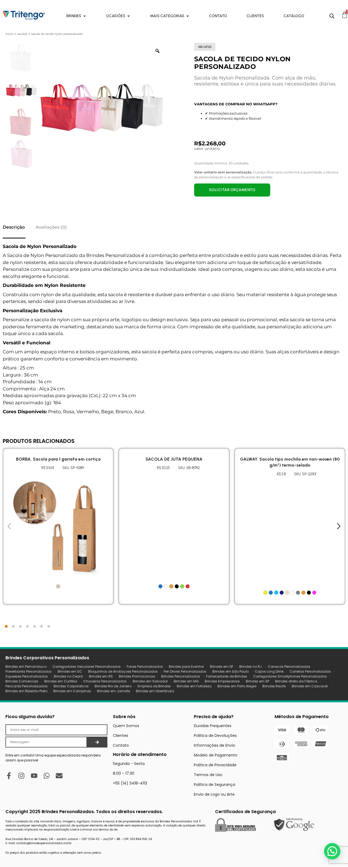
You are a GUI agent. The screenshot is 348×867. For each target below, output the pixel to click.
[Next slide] (338, 526)
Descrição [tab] (14, 227)
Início (9, 34)
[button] (332, 851)
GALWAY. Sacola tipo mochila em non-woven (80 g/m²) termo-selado (290, 462)
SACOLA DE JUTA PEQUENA (174, 459)
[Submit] (97, 742)
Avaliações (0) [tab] (51, 227)
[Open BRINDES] (84, 16)
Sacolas (22, 34)
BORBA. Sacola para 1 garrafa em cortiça (58, 459)
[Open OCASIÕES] (128, 16)
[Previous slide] (9, 526)
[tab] (6, 626)
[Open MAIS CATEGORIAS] (187, 16)
